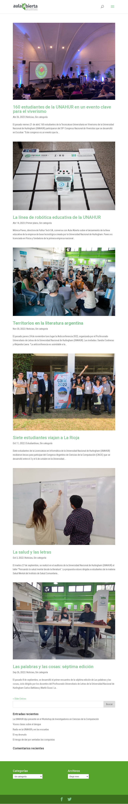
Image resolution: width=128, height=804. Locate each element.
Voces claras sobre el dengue (27, 724)
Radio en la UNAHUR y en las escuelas (31, 729)
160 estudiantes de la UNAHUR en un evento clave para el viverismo (62, 109)
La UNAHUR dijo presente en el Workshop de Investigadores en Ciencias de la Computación (56, 719)
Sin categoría (41, 117)
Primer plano (32, 223)
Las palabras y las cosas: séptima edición (53, 666)
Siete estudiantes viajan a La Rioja (46, 437)
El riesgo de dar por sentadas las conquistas (34, 739)
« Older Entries (19, 698)
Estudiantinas (32, 443)
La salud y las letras (32, 552)
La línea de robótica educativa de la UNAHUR (57, 217)
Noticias (30, 117)
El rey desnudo (20, 734)
